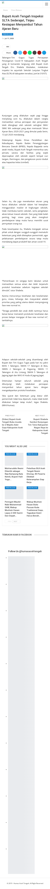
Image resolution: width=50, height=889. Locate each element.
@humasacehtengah (30, 551)
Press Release (7, 34)
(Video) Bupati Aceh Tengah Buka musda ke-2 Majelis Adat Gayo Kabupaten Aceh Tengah (12, 425)
